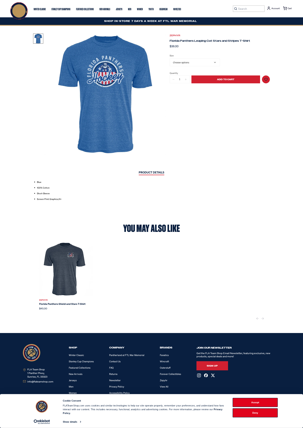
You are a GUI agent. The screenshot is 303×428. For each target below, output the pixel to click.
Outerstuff (165, 367)
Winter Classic (76, 355)
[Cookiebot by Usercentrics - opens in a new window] (42, 421)
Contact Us (115, 361)
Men (71, 386)
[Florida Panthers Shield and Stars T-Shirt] (66, 269)
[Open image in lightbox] (105, 94)
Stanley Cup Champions (81, 361)
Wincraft (164, 361)
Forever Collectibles (170, 374)
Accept (255, 402)
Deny (255, 412)
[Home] (19, 11)
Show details (70, 421)
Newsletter (115, 380)
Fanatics (164, 355)
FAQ (111, 367)
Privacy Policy (116, 386)
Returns (113, 374)
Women (73, 392)
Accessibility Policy (119, 392)
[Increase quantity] (185, 79)
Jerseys (73, 380)
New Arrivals (75, 374)
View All (164, 386)
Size (172, 55)
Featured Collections (79, 367)
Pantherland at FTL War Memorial (126, 355)
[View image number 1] (38, 39)
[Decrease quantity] (173, 79)
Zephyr (175, 35)
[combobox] (195, 62)
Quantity (174, 73)
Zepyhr (163, 380)
